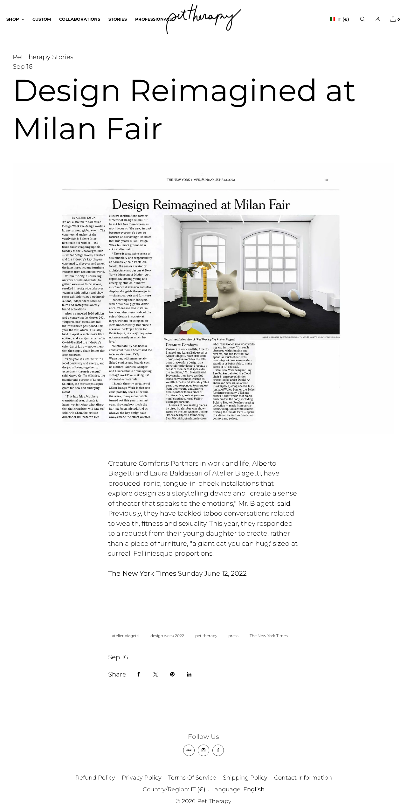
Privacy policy (142, 777)
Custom (41, 19)
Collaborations (79, 19)
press (233, 635)
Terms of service (192, 777)
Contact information (303, 777)
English (254, 789)
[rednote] (189, 750)
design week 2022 (167, 635)
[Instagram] (203, 750)
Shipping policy (245, 777)
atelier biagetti (125, 635)
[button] (362, 19)
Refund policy (95, 777)
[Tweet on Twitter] (155, 674)
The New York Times (269, 635)
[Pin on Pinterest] (172, 674)
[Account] (378, 19)
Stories (117, 19)
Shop (12, 19)
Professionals (153, 19)
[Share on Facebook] (138, 674)
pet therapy (206, 635)
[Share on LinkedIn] (189, 674)
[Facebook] (218, 750)
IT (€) (343, 19)
